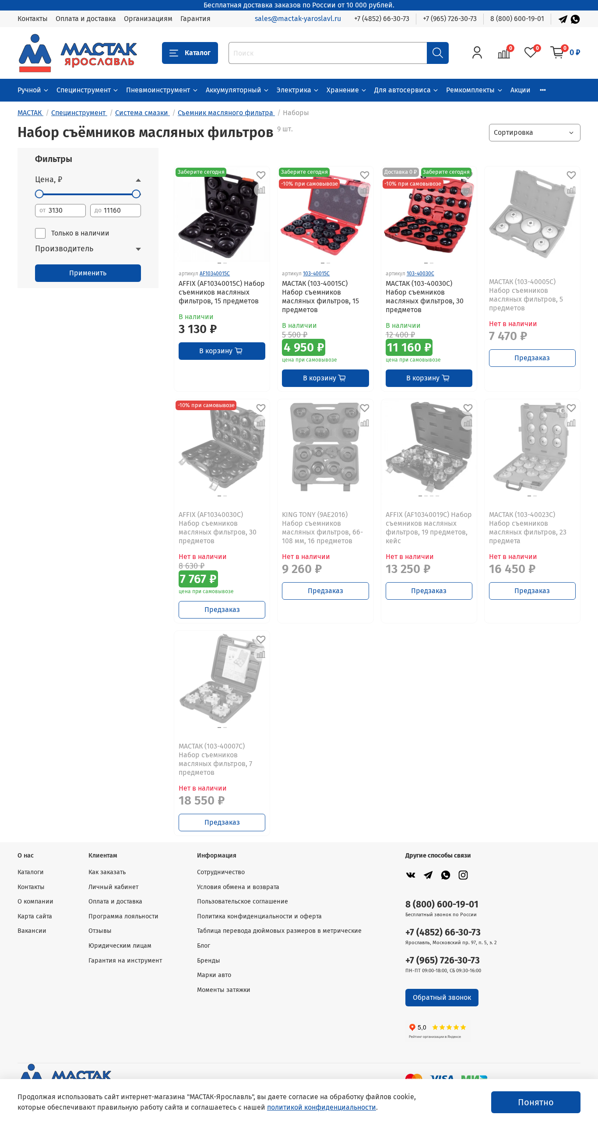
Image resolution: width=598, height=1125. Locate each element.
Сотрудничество (221, 872)
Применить (87, 273)
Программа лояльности (123, 916)
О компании (35, 901)
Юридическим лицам (119, 945)
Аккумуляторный (233, 90)
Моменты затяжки (223, 990)
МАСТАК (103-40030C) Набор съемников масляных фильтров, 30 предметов (425, 296)
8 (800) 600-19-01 (517, 18)
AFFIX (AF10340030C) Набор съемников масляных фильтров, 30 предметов (218, 527)
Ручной (29, 90)
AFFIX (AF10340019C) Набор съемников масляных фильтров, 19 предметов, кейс (429, 527)
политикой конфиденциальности (321, 1107)
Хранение (343, 90)
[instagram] (463, 874)
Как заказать (107, 872)
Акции (520, 90)
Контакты (33, 18)
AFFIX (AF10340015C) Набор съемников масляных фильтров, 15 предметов (222, 292)
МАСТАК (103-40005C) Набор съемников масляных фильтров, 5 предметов (526, 295)
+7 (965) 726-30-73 (450, 18)
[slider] (39, 193)
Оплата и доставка (86, 18)
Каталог (198, 53)
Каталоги (31, 872)
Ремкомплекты (470, 90)
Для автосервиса (402, 90)
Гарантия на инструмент (125, 960)
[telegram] (428, 874)
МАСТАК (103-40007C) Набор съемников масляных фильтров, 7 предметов (215, 759)
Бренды (208, 960)
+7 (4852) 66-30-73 (381, 18)
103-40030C (420, 274)
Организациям (148, 18)
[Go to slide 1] (219, 263)
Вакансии (32, 931)
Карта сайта (35, 916)
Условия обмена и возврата (238, 887)
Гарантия (195, 18)
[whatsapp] (445, 874)
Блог (203, 945)
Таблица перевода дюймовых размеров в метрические (279, 931)
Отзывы (100, 931)
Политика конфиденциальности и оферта (259, 916)
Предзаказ (532, 358)
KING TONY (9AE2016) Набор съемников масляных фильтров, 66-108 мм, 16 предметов (322, 527)
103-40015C (316, 274)
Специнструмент (83, 90)
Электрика (294, 90)
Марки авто (214, 975)
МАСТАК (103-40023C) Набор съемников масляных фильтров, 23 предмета (527, 527)
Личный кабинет (113, 887)
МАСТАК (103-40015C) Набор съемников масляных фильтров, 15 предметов (320, 296)
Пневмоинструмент (158, 90)
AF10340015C (215, 274)
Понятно (536, 1102)
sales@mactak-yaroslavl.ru (298, 18)
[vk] (410, 874)
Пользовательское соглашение (242, 901)
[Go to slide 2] (225, 263)
